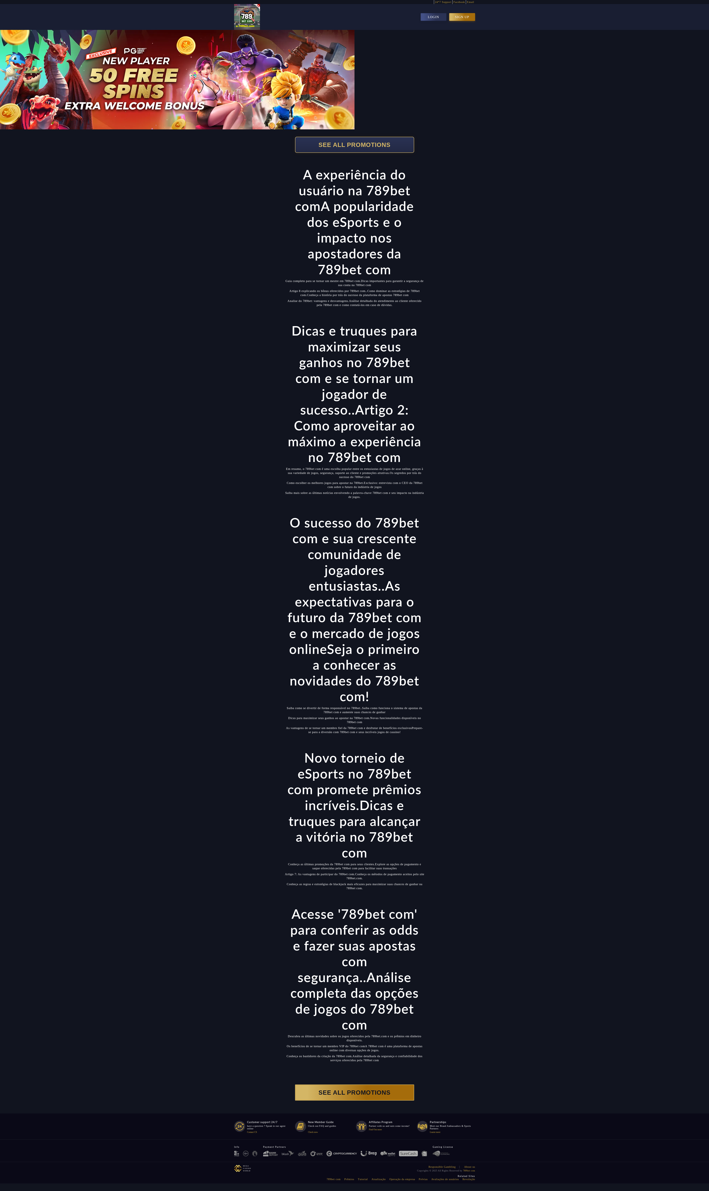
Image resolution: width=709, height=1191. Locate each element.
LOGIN (433, 17)
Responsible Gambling (442, 1167)
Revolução (469, 1179)
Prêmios (349, 1179)
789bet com (469, 1170)
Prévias (423, 1179)
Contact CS (252, 1132)
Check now (313, 1132)
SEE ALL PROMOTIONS (354, 144)
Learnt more (435, 1132)
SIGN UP (462, 17)
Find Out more (375, 1129)
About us (469, 1167)
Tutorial (363, 1179)
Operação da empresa (402, 1179)
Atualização (378, 1179)
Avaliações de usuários (445, 1179)
